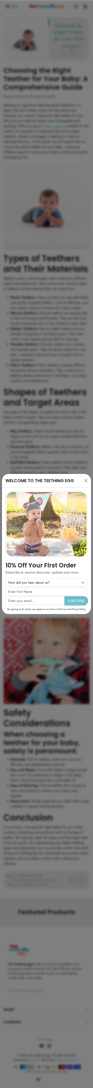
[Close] (85, 480)
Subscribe (76, 600)
